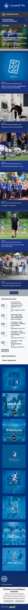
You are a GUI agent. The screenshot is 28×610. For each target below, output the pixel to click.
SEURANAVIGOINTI (16, 14)
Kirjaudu (5, 26)
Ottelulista (5, 350)
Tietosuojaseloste (6, 584)
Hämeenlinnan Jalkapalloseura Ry (14, 20)
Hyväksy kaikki (9, 601)
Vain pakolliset (19, 601)
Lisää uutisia (14, 292)
